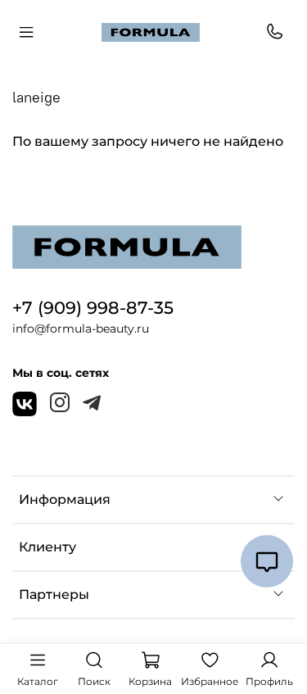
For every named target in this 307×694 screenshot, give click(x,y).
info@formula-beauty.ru (80, 328)
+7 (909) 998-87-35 (93, 307)
